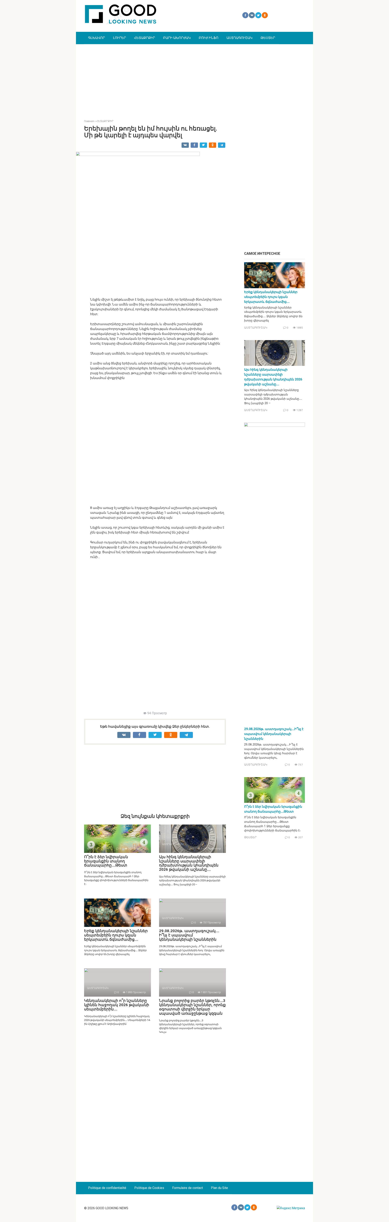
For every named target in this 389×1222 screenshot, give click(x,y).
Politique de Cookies (149, 1188)
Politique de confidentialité (107, 1188)
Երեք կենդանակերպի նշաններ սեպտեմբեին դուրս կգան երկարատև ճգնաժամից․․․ (116, 935)
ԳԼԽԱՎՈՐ (96, 38)
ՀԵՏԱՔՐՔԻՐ (144, 38)
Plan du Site (219, 1188)
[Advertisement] (194, 78)
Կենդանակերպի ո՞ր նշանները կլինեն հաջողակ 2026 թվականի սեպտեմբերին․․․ (116, 1004)
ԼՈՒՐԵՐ (119, 38)
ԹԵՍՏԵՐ (268, 38)
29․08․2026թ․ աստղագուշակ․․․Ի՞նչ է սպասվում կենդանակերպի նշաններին (189, 935)
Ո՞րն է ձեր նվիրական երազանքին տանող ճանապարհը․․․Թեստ (106, 861)
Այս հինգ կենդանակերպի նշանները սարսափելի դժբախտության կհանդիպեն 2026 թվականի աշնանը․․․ (188, 863)
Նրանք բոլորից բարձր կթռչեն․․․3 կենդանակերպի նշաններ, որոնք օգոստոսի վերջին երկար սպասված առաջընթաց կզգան (192, 1007)
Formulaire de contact (187, 1188)
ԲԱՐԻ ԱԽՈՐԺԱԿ (177, 38)
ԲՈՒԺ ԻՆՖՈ (208, 38)
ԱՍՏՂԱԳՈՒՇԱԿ (239, 38)
